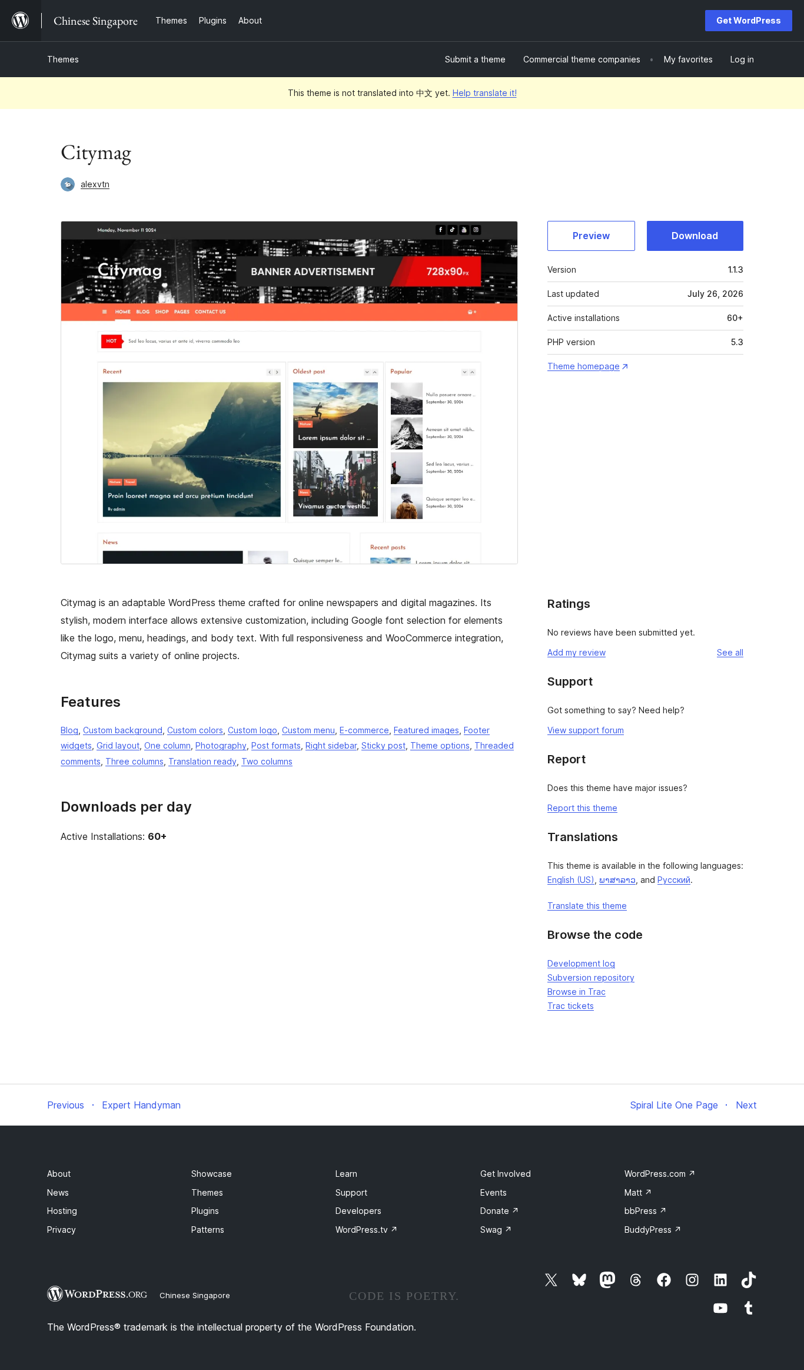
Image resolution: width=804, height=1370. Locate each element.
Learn (346, 1174)
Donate (499, 1211)
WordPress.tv (366, 1230)
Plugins (205, 1211)
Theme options (440, 745)
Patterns (207, 1230)
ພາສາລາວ (617, 880)
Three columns (134, 761)
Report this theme (582, 808)
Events (493, 1192)
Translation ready (202, 761)
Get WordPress (748, 20)
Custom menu (308, 730)
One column (167, 745)
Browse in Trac (576, 992)
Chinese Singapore (195, 1295)
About (59, 1174)
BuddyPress (653, 1230)
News (58, 1192)
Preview (591, 235)
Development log (581, 963)
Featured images (426, 730)
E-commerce (364, 730)
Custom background (122, 730)
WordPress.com (660, 1174)
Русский (673, 880)
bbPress (645, 1211)
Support (351, 1192)
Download (695, 235)
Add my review (576, 652)
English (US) (570, 880)
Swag (496, 1230)
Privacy (61, 1230)
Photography (221, 745)
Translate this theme (587, 906)
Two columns (267, 761)
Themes (63, 59)
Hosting (62, 1211)
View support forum (585, 730)
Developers (358, 1211)
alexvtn (95, 184)
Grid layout (118, 745)
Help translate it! (485, 93)
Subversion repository (590, 977)
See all (730, 652)
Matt (638, 1192)
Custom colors (195, 730)
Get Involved (505, 1174)
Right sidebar (331, 745)
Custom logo (252, 730)
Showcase (211, 1174)
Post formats (276, 745)
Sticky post (383, 745)
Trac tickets (570, 1006)
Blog (69, 730)
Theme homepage (583, 366)
